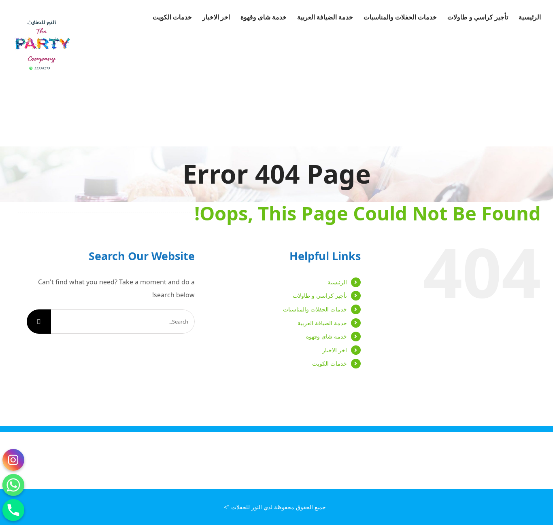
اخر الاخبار (334, 350)
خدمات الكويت (329, 363)
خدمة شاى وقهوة (326, 336)
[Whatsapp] (13, 485)
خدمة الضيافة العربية (322, 323)
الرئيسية (337, 282)
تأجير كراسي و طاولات (320, 295)
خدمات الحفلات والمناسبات (315, 309)
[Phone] (13, 510)
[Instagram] (13, 460)
